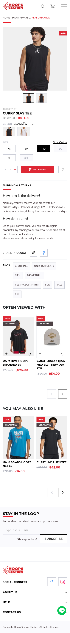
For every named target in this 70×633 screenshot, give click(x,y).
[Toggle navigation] (62, 6)
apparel (25, 17)
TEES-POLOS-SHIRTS (27, 284)
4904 (6, 354)
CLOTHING (21, 265)
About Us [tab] (10, 592)
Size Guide (60, 142)
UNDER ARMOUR (44, 265)
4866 (40, 455)
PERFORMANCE (41, 17)
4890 (40, 354)
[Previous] (8, 98)
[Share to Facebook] (44, 253)
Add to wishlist (62, 169)
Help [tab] (6, 602)
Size (5, 142)
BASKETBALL (34, 275)
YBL (17, 293)
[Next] (62, 98)
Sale (59, 284)
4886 (6, 455)
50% (47, 284)
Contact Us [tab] (12, 612)
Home (6, 17)
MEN (15, 17)
